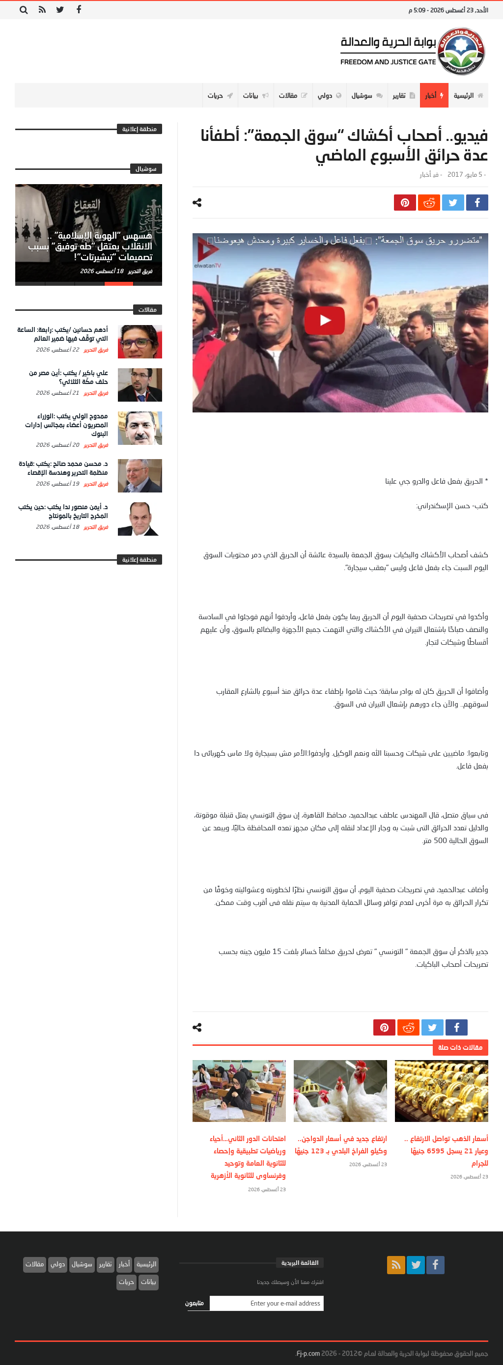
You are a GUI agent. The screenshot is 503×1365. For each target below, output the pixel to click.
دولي (58, 1264)
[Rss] (42, 10)
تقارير (105, 1264)
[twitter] (453, 202)
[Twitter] (60, 10)
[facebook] (477, 202)
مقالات (35, 1264)
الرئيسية (146, 1264)
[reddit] (429, 202)
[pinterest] (405, 202)
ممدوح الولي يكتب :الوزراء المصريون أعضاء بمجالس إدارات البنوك (66, 424)
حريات (126, 1281)
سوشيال (82, 1264)
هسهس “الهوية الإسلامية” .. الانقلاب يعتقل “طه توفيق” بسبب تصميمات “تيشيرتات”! (90, 246)
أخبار (425, 174)
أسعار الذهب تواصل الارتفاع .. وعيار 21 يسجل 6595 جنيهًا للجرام (446, 1150)
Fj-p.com (308, 1353)
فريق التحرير (139, 271)
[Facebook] (78, 10)
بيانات (148, 1281)
